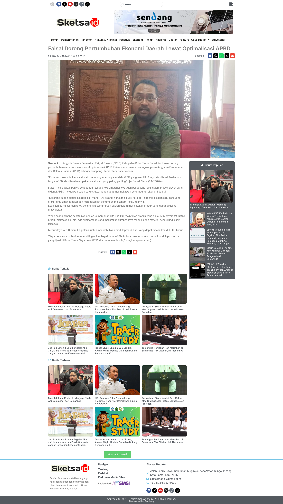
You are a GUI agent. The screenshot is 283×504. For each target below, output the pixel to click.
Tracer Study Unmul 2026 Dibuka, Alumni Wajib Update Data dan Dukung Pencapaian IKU (116, 350)
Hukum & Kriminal (105, 39)
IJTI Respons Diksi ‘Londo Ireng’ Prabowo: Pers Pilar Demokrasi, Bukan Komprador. (116, 309)
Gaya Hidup (198, 39)
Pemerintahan (70, 39)
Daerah (173, 39)
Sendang (149, 501)
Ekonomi (137, 39)
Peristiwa (124, 39)
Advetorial (218, 39)
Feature (184, 39)
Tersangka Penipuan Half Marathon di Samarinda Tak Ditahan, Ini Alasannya (162, 349)
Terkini (55, 39)
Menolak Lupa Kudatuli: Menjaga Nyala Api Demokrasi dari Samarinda (69, 308)
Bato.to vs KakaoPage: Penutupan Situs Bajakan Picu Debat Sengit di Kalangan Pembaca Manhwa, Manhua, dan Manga (219, 236)
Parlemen (86, 39)
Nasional (160, 39)
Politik (149, 39)
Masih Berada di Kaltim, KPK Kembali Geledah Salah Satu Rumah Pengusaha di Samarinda (219, 253)
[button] (210, 55)
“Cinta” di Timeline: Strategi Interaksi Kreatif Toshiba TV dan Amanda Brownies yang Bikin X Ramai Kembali (220, 270)
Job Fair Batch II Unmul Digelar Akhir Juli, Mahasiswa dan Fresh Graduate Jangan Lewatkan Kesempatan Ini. (68, 350)
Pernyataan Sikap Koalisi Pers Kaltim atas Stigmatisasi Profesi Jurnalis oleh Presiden (163, 309)
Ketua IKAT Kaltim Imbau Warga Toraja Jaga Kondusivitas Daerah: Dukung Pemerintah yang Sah (220, 219)
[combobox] (141, 4)
